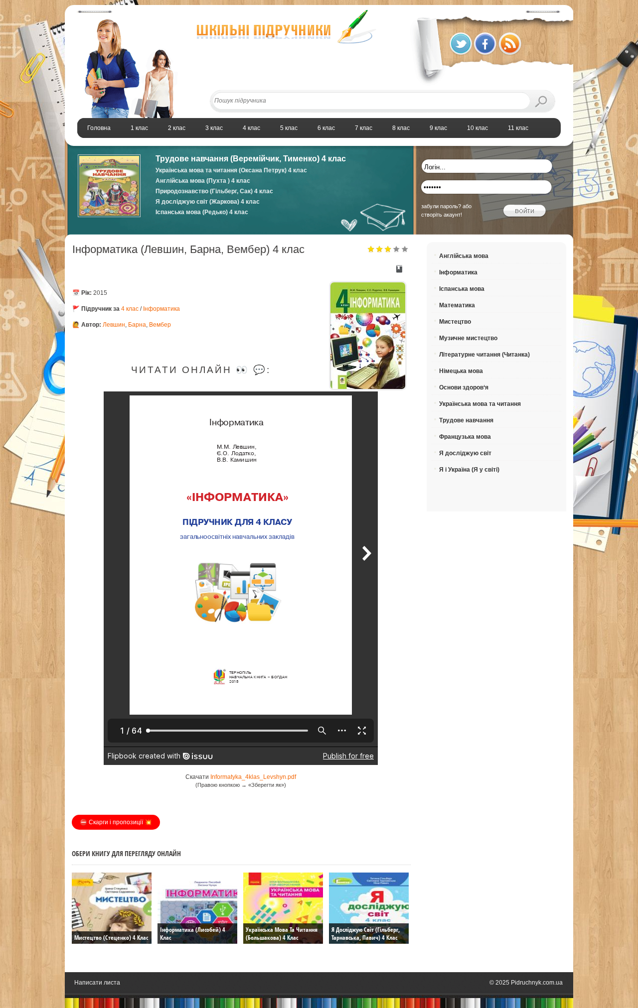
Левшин (114, 324)
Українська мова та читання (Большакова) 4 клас (282, 933)
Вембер (160, 324)
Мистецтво (455, 321)
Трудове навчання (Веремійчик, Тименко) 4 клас (251, 158)
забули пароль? (441, 206)
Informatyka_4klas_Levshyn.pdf (253, 776)
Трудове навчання (466, 420)
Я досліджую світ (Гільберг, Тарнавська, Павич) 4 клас (365, 933)
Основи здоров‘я (463, 387)
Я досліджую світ (465, 453)
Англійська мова (463, 255)
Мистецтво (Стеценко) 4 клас (111, 937)
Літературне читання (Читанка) (484, 354)
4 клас (130, 308)
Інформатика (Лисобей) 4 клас (192, 933)
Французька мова (465, 436)
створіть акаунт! (441, 215)
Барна (137, 324)
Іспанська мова (461, 288)
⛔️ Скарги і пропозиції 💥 (116, 822)
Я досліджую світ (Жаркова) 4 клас (208, 201)
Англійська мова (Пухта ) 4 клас (203, 180)
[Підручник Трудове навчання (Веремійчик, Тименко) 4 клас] (109, 215)
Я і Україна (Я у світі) (469, 469)
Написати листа (97, 982)
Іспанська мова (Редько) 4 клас (202, 212)
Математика (457, 305)
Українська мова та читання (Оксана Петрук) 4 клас (231, 170)
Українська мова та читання (480, 403)
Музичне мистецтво (468, 338)
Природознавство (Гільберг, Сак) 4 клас (214, 191)
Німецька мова (461, 371)
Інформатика (161, 308)
